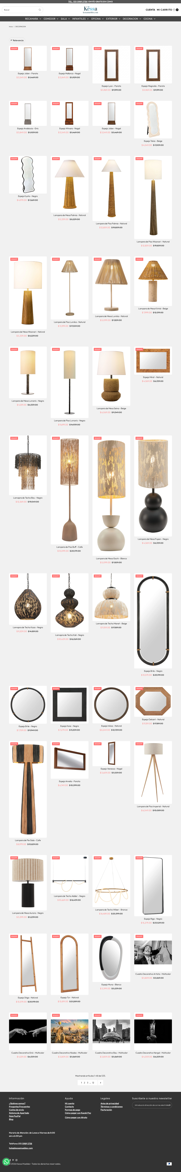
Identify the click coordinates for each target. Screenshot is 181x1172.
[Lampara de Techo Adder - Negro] (70, 874)
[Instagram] (16, 1160)
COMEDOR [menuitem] (49, 18)
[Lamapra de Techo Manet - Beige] (111, 597)
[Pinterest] (13, 1160)
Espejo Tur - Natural (70, 997)
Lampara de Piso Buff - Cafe (69, 547)
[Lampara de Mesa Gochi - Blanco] (111, 495)
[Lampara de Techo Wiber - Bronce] (111, 881)
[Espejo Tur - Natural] (70, 964)
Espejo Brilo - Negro (153, 671)
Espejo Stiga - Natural (28, 997)
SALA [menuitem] (64, 18)
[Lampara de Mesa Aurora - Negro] (28, 882)
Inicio (11, 27)
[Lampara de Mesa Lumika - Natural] (111, 285)
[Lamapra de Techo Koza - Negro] (28, 599)
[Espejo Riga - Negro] (153, 885)
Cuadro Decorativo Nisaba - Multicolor (69, 1052)
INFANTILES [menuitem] (79, 18)
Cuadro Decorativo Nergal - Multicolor (153, 1052)
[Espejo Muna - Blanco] (111, 958)
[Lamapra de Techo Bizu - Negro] (28, 465)
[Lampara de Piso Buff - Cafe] (70, 489)
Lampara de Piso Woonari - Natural (153, 241)
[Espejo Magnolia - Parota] (153, 64)
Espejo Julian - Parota (28, 73)
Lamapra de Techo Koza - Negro (28, 627)
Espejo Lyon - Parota (111, 86)
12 (93, 1082)
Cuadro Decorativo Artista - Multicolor (153, 974)
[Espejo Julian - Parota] (28, 58)
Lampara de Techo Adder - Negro (69, 896)
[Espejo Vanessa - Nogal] (111, 753)
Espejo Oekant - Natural (153, 719)
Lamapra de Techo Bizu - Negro (27, 497)
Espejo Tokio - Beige (153, 141)
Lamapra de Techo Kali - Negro (69, 635)
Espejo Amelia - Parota (69, 781)
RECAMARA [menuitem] (31, 18)
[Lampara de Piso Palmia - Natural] (111, 188)
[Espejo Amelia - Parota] (70, 760)
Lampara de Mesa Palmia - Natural (70, 215)
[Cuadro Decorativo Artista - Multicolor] (153, 952)
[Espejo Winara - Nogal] (70, 113)
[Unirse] (168, 1105)
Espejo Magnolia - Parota (153, 86)
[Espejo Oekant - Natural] (153, 701)
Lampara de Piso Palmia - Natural (111, 223)
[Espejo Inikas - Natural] (111, 704)
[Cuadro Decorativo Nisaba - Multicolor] (70, 1031)
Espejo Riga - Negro (153, 918)
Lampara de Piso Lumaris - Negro (69, 420)
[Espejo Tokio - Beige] (153, 119)
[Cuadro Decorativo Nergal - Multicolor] (153, 1031)
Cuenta (150, 9)
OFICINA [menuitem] (96, 18)
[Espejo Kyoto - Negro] (28, 175)
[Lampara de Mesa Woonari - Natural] (28, 292)
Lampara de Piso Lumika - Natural (69, 322)
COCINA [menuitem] (148, 18)
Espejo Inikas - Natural (111, 726)
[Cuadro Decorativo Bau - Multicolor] (111, 1031)
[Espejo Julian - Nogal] (111, 113)
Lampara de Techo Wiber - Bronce (111, 909)
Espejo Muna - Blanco (111, 984)
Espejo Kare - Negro (69, 726)
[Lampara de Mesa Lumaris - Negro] (28, 372)
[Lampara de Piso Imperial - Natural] (153, 772)
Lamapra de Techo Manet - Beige (111, 623)
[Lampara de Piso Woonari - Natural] (153, 197)
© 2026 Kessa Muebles (19, 1163)
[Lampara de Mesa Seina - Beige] (111, 376)
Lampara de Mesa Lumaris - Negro (28, 400)
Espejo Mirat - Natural (153, 377)
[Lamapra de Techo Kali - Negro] (70, 603)
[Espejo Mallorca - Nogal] (70, 58)
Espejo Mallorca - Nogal (69, 73)
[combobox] (22, 9)
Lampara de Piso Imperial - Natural (153, 806)
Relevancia (18, 40)
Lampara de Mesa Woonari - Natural (28, 331)
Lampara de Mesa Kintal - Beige (153, 308)
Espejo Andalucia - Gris (27, 128)
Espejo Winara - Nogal (69, 128)
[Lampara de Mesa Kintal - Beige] (153, 281)
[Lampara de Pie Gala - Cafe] (28, 789)
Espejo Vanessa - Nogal (111, 768)
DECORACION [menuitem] (130, 18)
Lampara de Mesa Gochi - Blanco (111, 558)
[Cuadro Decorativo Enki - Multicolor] (28, 1031)
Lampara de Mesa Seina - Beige (111, 408)
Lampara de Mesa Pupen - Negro (153, 539)
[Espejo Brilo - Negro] (153, 620)
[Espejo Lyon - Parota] (111, 64)
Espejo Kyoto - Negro (28, 196)
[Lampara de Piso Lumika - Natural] (70, 287)
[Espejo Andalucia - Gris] (28, 113)
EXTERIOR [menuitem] (111, 18)
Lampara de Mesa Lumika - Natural (111, 316)
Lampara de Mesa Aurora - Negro (27, 913)
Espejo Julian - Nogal (111, 128)
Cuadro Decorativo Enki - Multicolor (27, 1052)
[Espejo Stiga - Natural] (28, 964)
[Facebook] (10, 1160)
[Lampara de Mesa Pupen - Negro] (153, 485)
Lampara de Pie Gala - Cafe (28, 840)
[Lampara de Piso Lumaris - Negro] (70, 382)
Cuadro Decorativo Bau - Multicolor (111, 1052)
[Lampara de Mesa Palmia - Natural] (70, 184)
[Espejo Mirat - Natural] (153, 361)
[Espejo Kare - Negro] (70, 704)
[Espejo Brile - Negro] (28, 705)
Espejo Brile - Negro (28, 726)
